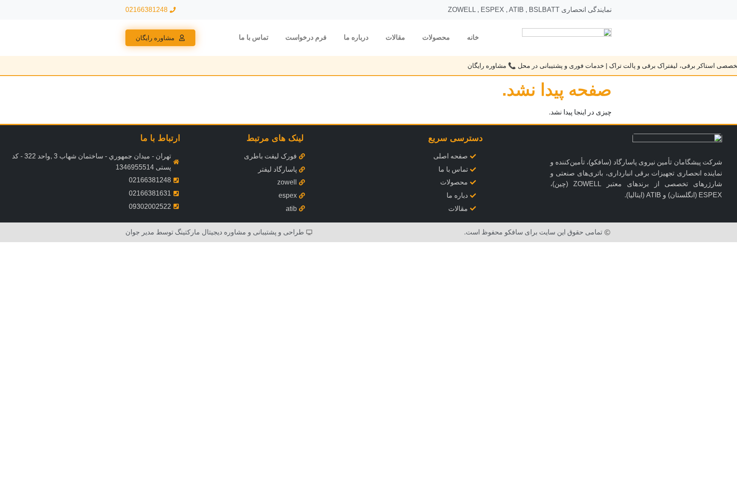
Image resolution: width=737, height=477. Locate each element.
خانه (473, 37)
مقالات (395, 37)
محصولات (436, 37)
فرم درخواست (306, 37)
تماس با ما (253, 37)
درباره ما (356, 37)
